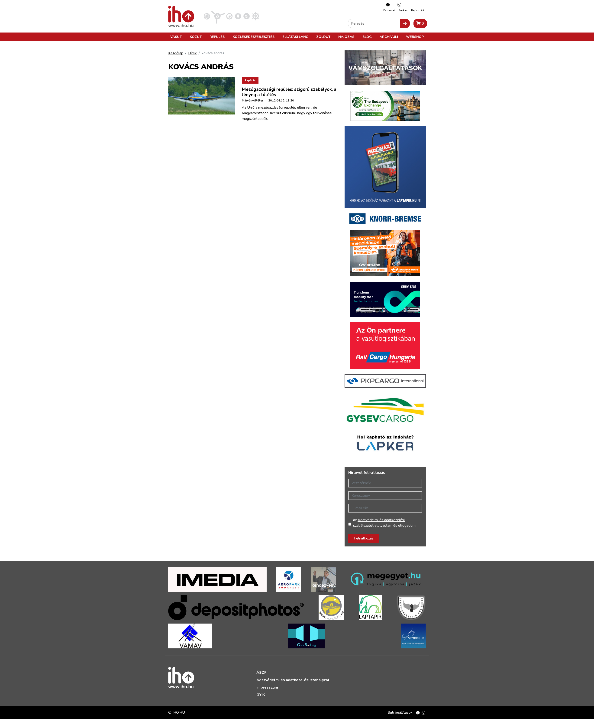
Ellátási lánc (295, 36)
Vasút (176, 36)
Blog (367, 36)
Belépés (403, 10)
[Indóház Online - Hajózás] (255, 16)
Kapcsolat (389, 10)
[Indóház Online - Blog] (238, 16)
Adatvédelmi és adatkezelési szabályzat (292, 680)
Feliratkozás (364, 538)
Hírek (192, 53)
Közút (196, 36)
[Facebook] (386, 4)
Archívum (389, 36)
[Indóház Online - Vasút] (207, 16)
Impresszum (267, 687)
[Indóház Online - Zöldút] (246, 16)
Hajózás (346, 36)
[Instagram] (398, 4)
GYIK (260, 694)
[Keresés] (405, 23)
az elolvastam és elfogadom (384, 522)
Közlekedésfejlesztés (253, 36)
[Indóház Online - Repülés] (218, 16)
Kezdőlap (175, 53)
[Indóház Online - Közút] (229, 16)
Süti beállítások (400, 712)
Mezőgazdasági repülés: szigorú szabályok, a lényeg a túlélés (289, 92)
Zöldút (323, 36)
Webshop (415, 36)
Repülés (217, 36)
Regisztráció (418, 10)
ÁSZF (261, 672)
